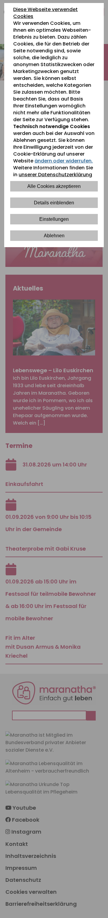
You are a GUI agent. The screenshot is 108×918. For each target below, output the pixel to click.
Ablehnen (54, 235)
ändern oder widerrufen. (63, 160)
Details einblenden (54, 202)
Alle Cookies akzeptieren (54, 186)
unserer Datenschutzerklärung (55, 174)
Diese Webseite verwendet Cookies (45, 13)
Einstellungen (54, 219)
